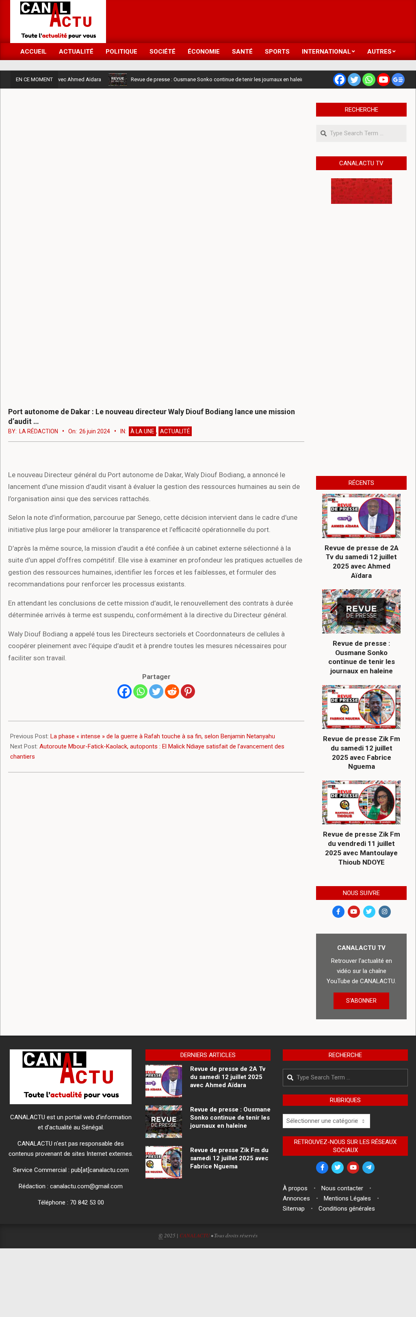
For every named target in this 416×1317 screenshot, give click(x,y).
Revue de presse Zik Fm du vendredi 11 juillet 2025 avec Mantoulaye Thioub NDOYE (361, 848)
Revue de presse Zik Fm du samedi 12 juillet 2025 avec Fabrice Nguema (361, 752)
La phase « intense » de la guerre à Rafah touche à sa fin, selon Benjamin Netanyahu (162, 736)
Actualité (175, 431)
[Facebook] (339, 79)
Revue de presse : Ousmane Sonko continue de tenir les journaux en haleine (201, 79)
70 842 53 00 (87, 1202)
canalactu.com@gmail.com (86, 1186)
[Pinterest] (188, 691)
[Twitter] (354, 79)
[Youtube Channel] (383, 79)
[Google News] (398, 79)
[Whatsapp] (368, 79)
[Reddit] (172, 691)
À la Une (142, 431)
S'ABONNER (361, 1000)
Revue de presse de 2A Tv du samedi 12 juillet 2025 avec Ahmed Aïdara (362, 562)
